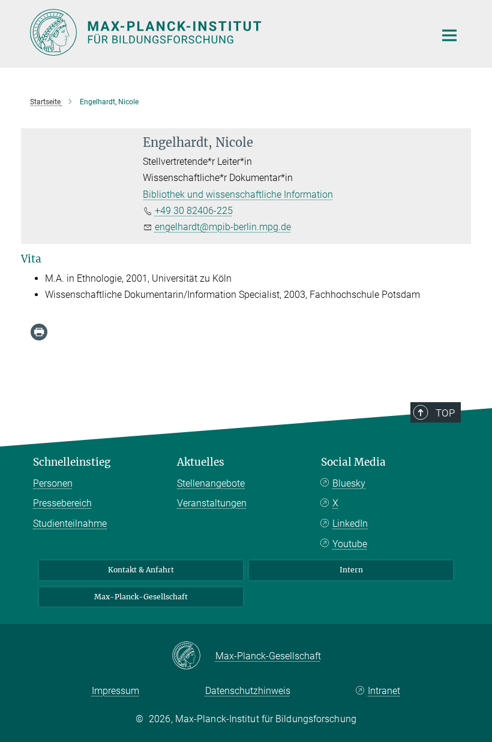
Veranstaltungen (212, 503)
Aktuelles (200, 462)
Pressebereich (62, 503)
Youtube (349, 544)
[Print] (39, 332)
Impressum (115, 690)
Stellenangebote (211, 483)
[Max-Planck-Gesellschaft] (193, 656)
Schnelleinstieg (71, 462)
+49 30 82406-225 (194, 210)
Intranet (384, 690)
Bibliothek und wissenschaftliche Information (238, 194)
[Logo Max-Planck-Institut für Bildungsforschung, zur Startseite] (225, 32)
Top (445, 413)
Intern (351, 569)
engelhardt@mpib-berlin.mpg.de (223, 227)
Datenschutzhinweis (247, 690)
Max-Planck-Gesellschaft (141, 596)
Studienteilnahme (70, 523)
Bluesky (348, 483)
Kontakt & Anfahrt (141, 569)
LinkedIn (350, 523)
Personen (53, 483)
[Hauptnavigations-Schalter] (449, 35)
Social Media (353, 462)
